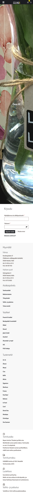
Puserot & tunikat (7, 317)
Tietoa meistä (6, 306)
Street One (6, 410)
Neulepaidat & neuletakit (9, 321)
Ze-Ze (4, 360)
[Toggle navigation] (3, 2)
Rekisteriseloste (7, 294)
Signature (5, 383)
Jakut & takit (6, 333)
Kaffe (4, 375)
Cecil (4, 406)
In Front (5, 403)
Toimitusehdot (7, 290)
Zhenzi (4, 364)
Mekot (4, 325)
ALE (4, 344)
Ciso (4, 371)
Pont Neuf (5, 395)
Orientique (6, 418)
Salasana (10, 223)
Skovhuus (5, 387)
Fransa (5, 391)
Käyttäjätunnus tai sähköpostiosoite (16, 215)
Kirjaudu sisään (10, 232)
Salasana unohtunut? (10, 236)
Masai (4, 367)
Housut (5, 329)
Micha (4, 379)
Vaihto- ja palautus (8, 302)
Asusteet (5, 337)
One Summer (6, 422)
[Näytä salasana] (27, 227)
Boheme (5, 399)
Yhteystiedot (6, 298)
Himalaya (5, 414)
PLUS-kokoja (6, 348)
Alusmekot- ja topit (8, 341)
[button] (28, 2)
